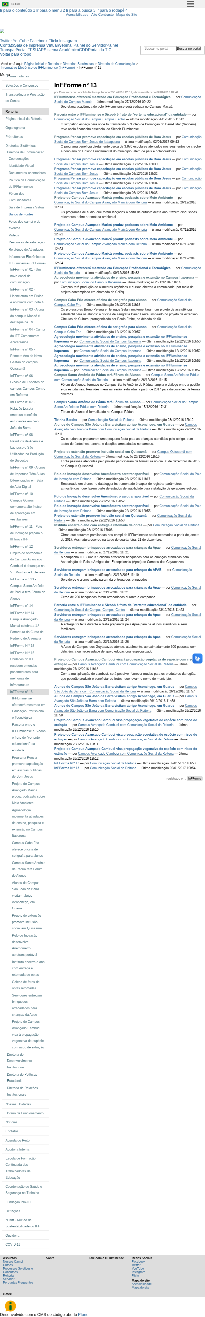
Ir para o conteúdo (17, 10)
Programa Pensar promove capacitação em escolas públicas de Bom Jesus (112, 137)
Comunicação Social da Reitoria (111, 420)
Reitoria (53, 64)
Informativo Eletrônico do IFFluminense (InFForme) (38, 67)
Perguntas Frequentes (18, 1282)
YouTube (21, 41)
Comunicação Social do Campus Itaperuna (91, 282)
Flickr (53, 41)
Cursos (8, 1265)
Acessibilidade (77, 14)
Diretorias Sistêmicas (78, 64)
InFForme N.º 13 (66, 763)
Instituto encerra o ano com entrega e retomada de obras (98, 525)
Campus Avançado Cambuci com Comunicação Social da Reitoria (126, 664)
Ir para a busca (81, 10)
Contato (7, 45)
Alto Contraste (102, 14)
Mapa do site (140, 1287)
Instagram (68, 41)
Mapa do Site (126, 14)
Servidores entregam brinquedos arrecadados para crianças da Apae (107, 547)
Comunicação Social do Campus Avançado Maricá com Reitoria (100, 202)
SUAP (38, 50)
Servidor (8, 1279)
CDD (83, 50)
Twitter (6, 41)
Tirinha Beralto (65, 420)
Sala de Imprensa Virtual (36, 45)
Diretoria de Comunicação (116, 64)
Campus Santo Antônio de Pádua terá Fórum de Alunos (97, 375)
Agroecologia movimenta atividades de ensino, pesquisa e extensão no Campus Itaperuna (124, 277)
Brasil (15, 4)
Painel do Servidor (90, 45)
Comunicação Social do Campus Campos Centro (89, 119)
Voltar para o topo (15, 54)
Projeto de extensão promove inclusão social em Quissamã (100, 452)
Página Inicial (34, 64)
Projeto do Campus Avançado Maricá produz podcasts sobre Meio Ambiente (113, 197)
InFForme (194, 778)
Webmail (66, 45)
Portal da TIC (100, 50)
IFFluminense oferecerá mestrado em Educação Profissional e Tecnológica (112, 97)
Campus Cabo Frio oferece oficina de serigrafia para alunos (100, 300)
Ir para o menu (50, 10)
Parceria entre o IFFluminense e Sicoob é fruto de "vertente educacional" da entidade (120, 114)
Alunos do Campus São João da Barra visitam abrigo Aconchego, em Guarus (114, 424)
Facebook (39, 41)
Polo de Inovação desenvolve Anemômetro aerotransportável (102, 474)
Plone (83, 1315)
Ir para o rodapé (112, 10)
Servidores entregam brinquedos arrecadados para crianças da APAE (108, 570)
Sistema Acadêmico (61, 50)
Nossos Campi (13, 1261)
